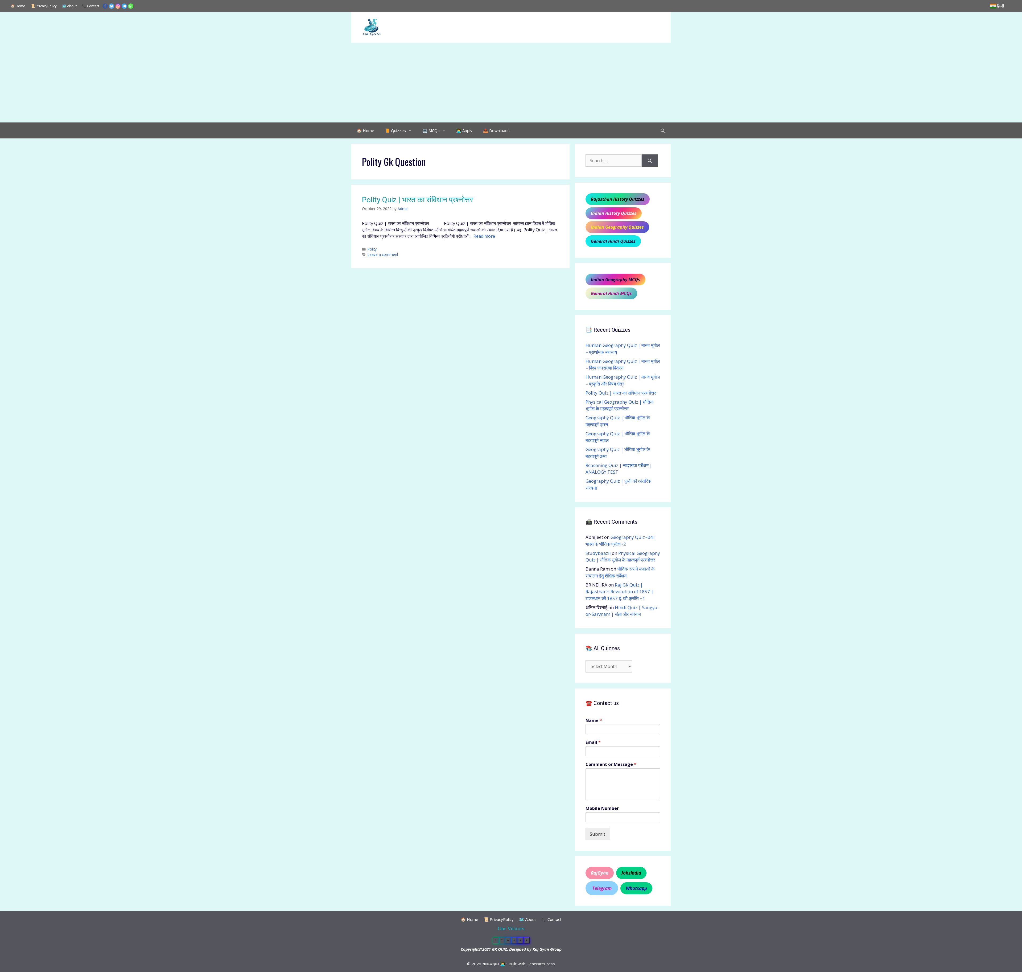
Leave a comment (383, 254)
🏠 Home (18, 5)
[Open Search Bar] (663, 130)
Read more (484, 236)
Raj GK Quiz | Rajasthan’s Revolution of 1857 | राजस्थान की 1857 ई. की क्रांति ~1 (619, 591)
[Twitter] (111, 6)
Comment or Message (611, 764)
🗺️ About (69, 5)
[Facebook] (105, 6)
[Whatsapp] (130, 6)
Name (594, 720)
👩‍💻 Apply (464, 130)
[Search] (650, 160)
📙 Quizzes (395, 130)
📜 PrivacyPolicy (44, 5)
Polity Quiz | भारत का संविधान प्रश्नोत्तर (417, 199)
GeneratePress (540, 963)
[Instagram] (118, 6)
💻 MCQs (431, 130)
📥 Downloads (496, 130)
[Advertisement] (511, 82)
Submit (597, 834)
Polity (372, 249)
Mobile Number (602, 808)
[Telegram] (124, 6)
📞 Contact (90, 5)
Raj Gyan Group (547, 949)
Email (593, 742)
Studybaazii (598, 553)
